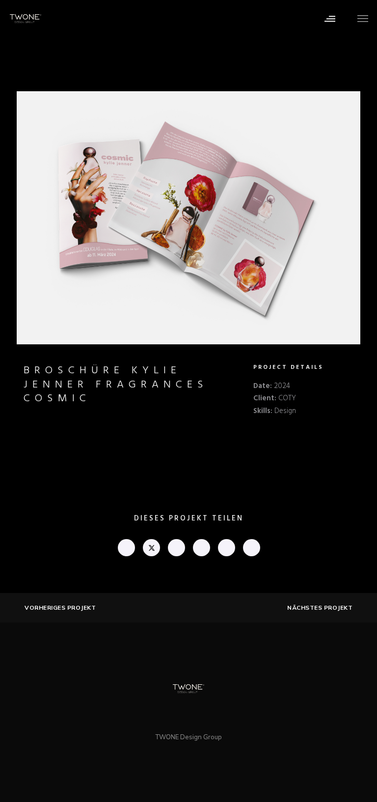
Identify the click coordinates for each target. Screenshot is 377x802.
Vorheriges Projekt (60, 608)
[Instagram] (199, 714)
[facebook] (126, 547)
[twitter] (151, 547)
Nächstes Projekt (319, 608)
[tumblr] (226, 547)
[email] (251, 547)
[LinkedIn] (178, 714)
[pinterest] (201, 547)
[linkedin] (176, 547)
